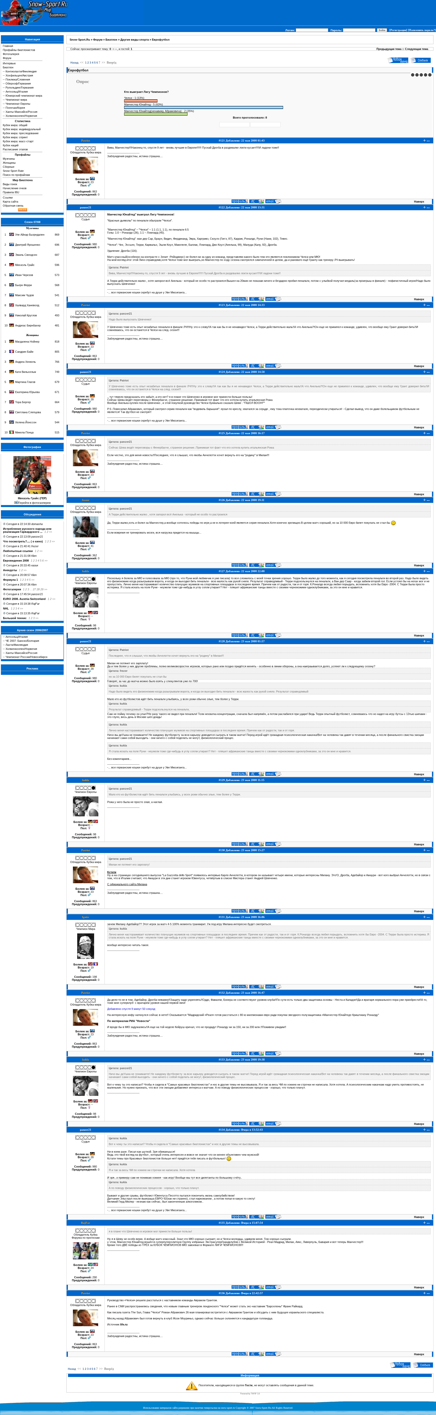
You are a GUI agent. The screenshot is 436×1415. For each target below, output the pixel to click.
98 (94, 625)
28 (38, 589)
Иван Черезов (24, 274)
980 (94, 244)
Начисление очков (14, 188)
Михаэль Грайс (25, 264)
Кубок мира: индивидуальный (22, 129)
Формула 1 (10, 579)
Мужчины (9, 158)
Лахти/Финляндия (17, 644)
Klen (34, 555)
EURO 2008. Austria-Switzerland (24, 598)
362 (94, 555)
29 (41, 589)
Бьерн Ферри (23, 285)
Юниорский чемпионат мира (24, 95)
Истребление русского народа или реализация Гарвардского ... (27, 530)
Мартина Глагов (25, 381)
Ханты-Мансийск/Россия (21, 111)
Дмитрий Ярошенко (27, 244)
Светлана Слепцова (28, 412)
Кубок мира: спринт (15, 137)
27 (34, 589)
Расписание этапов (15, 149)
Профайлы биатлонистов (19, 49)
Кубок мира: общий (15, 125)
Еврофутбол (161, 39)
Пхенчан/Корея (15, 107)
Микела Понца (24, 432)
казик (34, 565)
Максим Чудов (24, 295)
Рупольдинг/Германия (20, 87)
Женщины (9, 162)
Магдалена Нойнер (27, 341)
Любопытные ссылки (18, 550)
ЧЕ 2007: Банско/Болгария (22, 640)
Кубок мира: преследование (21, 133)
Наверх (419, 201)
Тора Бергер (23, 402)
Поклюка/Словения (18, 79)
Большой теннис (14, 618)
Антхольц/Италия (17, 91)
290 (94, 1277)
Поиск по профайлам (16, 174)
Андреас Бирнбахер (28, 325)
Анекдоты (10, 570)
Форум (7, 58)
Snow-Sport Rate (13, 170)
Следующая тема (416, 48)
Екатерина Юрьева (27, 392)
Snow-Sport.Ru (80, 39)
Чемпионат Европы (18, 103)
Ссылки (8, 197)
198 (94, 976)
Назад (74, 62)
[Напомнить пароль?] (422, 30)
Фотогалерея (11, 54)
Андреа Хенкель (25, 361)
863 (94, 191)
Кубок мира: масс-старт (18, 141)
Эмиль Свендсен (26, 254)
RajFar (35, 603)
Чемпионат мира (16, 99)
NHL (6, 608)
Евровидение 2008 (16, 560)
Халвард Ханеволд (27, 305)
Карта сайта (10, 201)
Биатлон (8, 67)
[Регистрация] (398, 30)
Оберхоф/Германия (18, 83)
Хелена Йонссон (25, 422)
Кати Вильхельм (25, 371)
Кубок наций (10, 145)
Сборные (8, 166)
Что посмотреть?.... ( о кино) (23, 541)
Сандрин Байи (24, 351)
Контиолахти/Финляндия (21, 71)
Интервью (9, 63)
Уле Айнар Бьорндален (29, 234)
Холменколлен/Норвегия (21, 115)
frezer (35, 546)
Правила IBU (11, 192)
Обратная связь (13, 205)
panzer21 (37, 536)
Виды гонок (10, 184)
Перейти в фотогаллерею (34, 502)
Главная (8, 45)
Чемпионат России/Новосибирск (26, 656)
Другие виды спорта (134, 39)
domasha (37, 523)
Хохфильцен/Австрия (19, 75)
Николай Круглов (26, 315)
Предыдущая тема (388, 48)
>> (50, 531)
